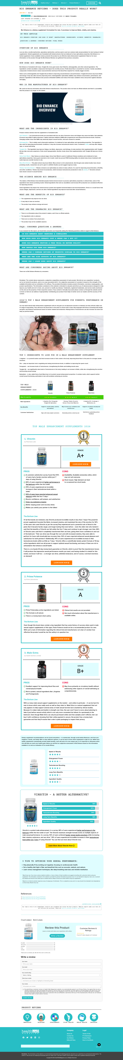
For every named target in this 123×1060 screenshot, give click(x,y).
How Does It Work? (46, 37)
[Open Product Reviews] (79, 3)
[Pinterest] (31, 1037)
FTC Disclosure (86, 1036)
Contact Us (70, 1036)
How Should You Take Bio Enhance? (39, 248)
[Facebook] (23, 1037)
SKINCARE (41, 1022)
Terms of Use (86, 1033)
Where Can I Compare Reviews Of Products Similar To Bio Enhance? (55, 252)
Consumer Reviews (45, 41)
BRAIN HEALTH (82, 1022)
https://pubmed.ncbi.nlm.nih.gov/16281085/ (34, 898)
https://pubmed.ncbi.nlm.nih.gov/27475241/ (34, 897)
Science (80, 37)
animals (85, 170)
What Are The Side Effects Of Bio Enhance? (44, 257)
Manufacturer (60, 37)
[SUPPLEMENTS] (55, 1017)
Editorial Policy (71, 1040)
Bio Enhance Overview (28, 37)
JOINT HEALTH (68, 1022)
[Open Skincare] (66, 3)
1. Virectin (29, 439)
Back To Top (98, 1046)
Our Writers (70, 1038)
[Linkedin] (35, 1037)
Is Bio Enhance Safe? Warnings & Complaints (44, 234)
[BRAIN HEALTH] (82, 1017)
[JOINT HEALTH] (68, 1017)
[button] (100, 3)
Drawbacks (97, 37)
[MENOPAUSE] (27, 1017)
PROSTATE (93, 1022)
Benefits (88, 37)
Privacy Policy (86, 1038)
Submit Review (27, 997)
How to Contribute (87, 1040)
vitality (87, 144)
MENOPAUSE (27, 1022)
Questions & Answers (28, 41)
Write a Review (57, 936)
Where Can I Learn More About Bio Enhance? (44, 261)
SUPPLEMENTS (54, 1022)
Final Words (57, 41)
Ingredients (71, 37)
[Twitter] (27, 1037)
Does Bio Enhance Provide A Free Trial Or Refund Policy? (51, 243)
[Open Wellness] (58, 3)
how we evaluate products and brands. (73, 26)
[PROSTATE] (94, 1017)
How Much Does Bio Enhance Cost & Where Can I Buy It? (50, 238)
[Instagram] (39, 1037)
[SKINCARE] (41, 1017)
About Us (69, 1033)
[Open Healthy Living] (49, 3)
